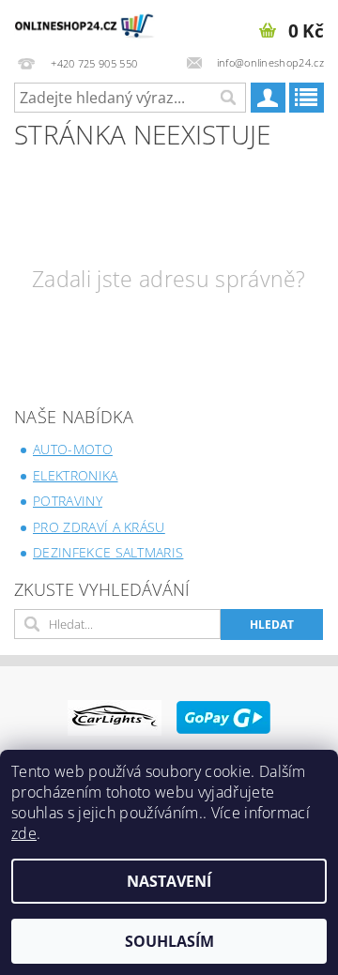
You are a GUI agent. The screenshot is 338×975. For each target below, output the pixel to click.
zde (24, 833)
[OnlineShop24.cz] (84, 24)
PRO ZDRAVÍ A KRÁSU (99, 527)
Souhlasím (169, 941)
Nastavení (169, 881)
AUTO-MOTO (73, 449)
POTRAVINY (67, 501)
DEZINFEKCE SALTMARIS (108, 552)
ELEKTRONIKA (75, 475)
